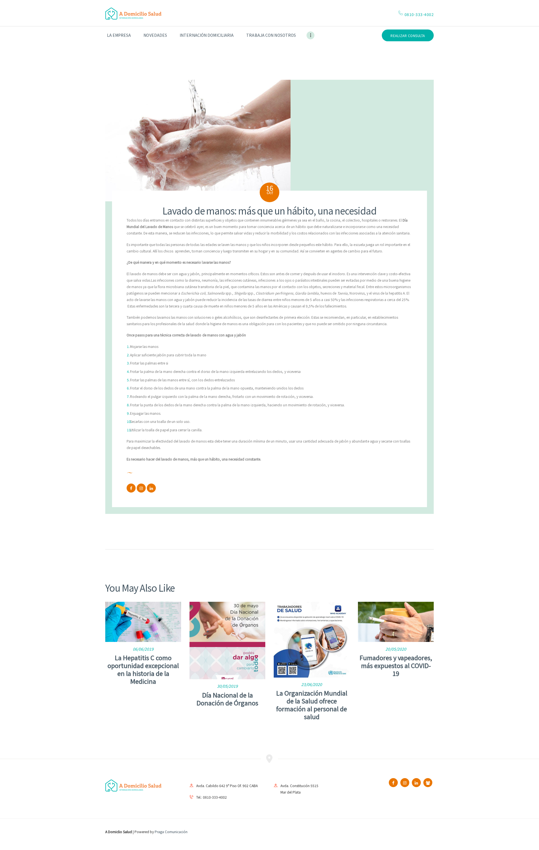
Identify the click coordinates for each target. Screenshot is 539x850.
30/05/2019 (227, 686)
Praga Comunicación (171, 831)
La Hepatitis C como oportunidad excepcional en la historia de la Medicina (143, 669)
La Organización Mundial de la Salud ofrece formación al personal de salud (311, 704)
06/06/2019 (143, 649)
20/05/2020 (395, 649)
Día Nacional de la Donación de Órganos (227, 699)
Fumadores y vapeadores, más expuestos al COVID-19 (396, 665)
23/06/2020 (311, 684)
